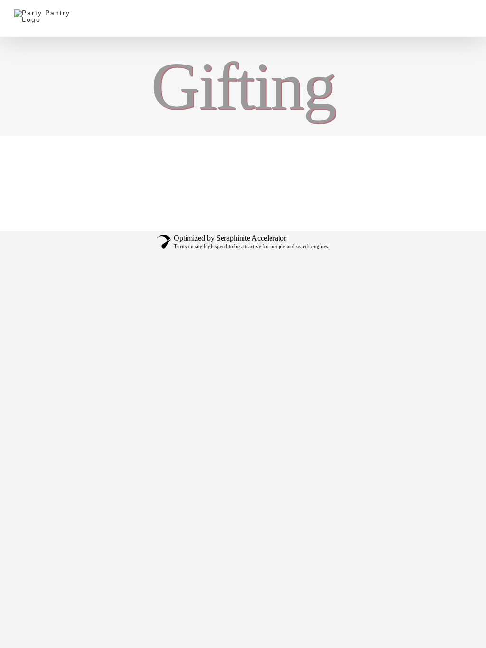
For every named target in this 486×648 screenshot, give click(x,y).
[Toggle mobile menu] (468, 15)
